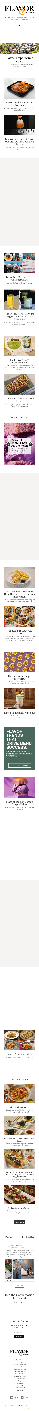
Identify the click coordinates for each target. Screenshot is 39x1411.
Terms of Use (18, 1408)
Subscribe (20, 1385)
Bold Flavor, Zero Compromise (19, 361)
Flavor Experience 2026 (20, 59)
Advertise (20, 1390)
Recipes (20, 1381)
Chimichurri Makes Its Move (19, 632)
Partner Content (20, 1388)
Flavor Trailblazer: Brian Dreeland (19, 104)
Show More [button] (19, 1286)
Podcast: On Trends (20, 1376)
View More (19, 1222)
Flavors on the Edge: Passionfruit (19, 677)
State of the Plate (20, 1374)
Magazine (20, 1383)
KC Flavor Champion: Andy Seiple (19, 400)
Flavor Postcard (20, 1378)
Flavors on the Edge (20, 1369)
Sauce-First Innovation (19, 1054)
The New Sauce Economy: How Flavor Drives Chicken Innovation (19, 594)
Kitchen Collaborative (20, 1364)
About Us (20, 1367)
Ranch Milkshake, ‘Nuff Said (19, 712)
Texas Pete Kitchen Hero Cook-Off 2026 (19, 278)
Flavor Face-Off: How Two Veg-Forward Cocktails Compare (19, 316)
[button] (19, 1262)
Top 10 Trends (20, 1360)
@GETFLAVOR (19, 1302)
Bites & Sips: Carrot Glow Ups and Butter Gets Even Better (19, 142)
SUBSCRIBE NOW (19, 765)
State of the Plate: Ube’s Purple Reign (19, 803)
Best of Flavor (20, 1362)
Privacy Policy (28, 1408)
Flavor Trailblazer (20, 1371)
